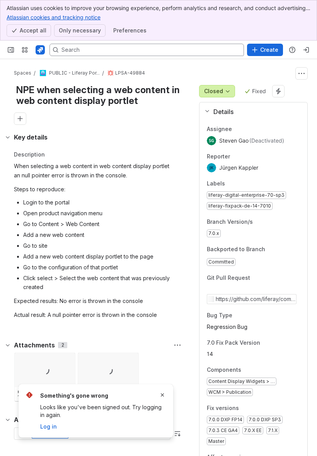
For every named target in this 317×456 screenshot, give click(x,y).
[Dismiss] (162, 395)
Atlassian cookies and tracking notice (54, 17)
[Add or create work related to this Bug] (20, 118)
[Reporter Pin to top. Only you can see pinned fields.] (247, 156)
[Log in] (306, 50)
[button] (250, 111)
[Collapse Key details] (7, 137)
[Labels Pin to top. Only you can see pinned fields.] (242, 184)
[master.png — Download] (67, 361)
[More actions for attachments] (177, 345)
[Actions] (301, 73)
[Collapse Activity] (7, 419)
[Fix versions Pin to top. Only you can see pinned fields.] (245, 408)
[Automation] (278, 91)
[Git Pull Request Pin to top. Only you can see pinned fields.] (267, 278)
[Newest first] (177, 433)
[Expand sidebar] (11, 50)
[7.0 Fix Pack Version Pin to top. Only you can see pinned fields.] (277, 343)
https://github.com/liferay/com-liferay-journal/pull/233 (255, 299)
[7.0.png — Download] (130, 361)
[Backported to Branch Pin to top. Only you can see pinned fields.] (271, 249)
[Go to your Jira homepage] (40, 50)
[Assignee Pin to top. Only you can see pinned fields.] (249, 129)
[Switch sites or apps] (25, 50)
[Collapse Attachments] (7, 345)
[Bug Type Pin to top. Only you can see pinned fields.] (238, 315)
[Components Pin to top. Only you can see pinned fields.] (247, 370)
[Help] (292, 50)
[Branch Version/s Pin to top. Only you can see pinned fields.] (259, 222)
